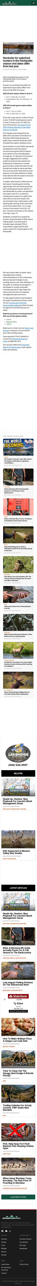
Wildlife (24, 1188)
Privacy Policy (24, 1264)
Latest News (5, 1264)
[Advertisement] (18, 25)
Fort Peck (6, 1154)
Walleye (3, 1248)
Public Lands (15, 958)
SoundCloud (24, 1242)
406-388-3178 (18, 1009)
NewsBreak (23, 1248)
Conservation (8, 1188)
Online (8, 319)
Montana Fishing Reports (12, 990)
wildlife (23, 958)
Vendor (8, 324)
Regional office (11, 322)
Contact (3, 1273)
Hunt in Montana (12, 809)
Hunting (23, 809)
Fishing (12, 1046)
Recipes (6, 1046)
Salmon (3, 1252)
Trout (3, 1245)
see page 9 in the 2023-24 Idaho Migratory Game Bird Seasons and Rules (17, 127)
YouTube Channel (25, 1239)
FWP (4, 809)
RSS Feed (23, 1245)
